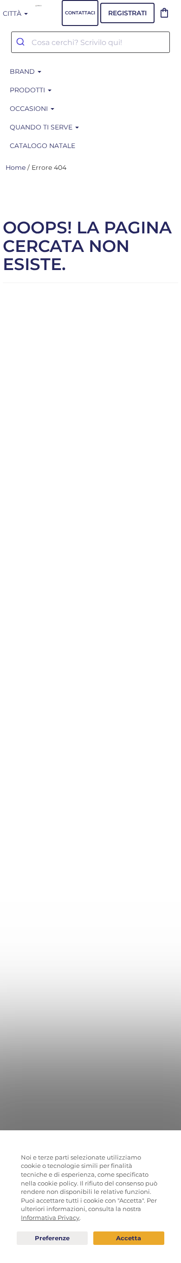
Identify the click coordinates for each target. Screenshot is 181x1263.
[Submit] (22, 42)
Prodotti (28, 90)
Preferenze (52, 1238)
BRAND (23, 71)
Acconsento (128, 1238)
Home (16, 167)
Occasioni (30, 108)
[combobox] (90, 42)
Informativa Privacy (50, 1217)
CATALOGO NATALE (42, 146)
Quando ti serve (42, 127)
